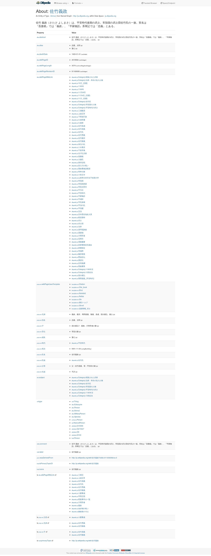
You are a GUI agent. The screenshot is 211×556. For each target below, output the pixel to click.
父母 (41, 366)
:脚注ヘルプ (80, 302)
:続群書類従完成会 (82, 245)
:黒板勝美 (78, 266)
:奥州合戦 (78, 162)
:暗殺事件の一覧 (81, 499)
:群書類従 (78, 248)
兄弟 (41, 314)
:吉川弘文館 (79, 153)
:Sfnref (78, 305)
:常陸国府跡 (79, 184)
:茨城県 (77, 251)
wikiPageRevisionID (46, 71)
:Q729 (76, 435)
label (40, 452)
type (39, 401)
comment (42, 444)
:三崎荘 (77, 475)
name (40, 469)
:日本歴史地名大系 (82, 214)
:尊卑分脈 (78, 171)
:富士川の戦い (80, 165)
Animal (53, 16)
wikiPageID (42, 60)
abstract (41, 37)
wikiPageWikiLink (45, 77)
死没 (41, 348)
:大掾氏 (77, 159)
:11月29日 (79, 92)
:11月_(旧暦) (80, 98)
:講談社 (77, 260)
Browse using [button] (61, 3)
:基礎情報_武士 (81, 308)
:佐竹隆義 (78, 141)
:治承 (77, 226)
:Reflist (78, 296)
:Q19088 (77, 426)
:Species (76, 416)
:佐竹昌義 (78, 129)
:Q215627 (78, 429)
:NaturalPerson (78, 423)
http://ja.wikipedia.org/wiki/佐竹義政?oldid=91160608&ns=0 (94, 457)
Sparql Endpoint (168, 3)
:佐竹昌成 (78, 126)
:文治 (77, 211)
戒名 (41, 337)
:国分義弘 (78, 275)
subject (41, 377)
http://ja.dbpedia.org (81, 16)
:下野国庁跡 (79, 116)
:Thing (75, 401)
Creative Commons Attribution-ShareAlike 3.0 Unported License (126, 553)
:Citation (78, 284)
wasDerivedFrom (45, 457)
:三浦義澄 (78, 110)
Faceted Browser (150, 3)
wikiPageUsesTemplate (48, 284)
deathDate (42, 54)
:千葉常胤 (78, 150)
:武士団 (77, 223)
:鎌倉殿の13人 (80, 511)
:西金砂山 (78, 257)
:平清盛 (77, 208)
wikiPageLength (44, 65)
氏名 (41, 354)
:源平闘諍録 (79, 229)
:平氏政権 (78, 202)
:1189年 (78, 89)
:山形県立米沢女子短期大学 (85, 177)
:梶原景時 (78, 217)
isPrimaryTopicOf (45, 463)
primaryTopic (45, 540)
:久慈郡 (77, 123)
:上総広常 (78, 113)
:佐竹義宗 (78, 138)
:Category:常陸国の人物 (84, 104)
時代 (41, 343)
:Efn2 (77, 290)
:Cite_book (79, 287)
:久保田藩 (78, 119)
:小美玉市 (78, 174)
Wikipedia (89, 553)
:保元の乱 (78, 144)
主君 (43, 517)
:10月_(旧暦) (80, 83)
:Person (76, 407)
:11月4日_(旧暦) (81, 95)
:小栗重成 (78, 493)
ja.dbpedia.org (110, 16)
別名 (41, 320)
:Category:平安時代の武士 (85, 107)
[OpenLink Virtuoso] (85, 550)
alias (40, 45)
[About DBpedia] (43, 3)
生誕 (41, 371)
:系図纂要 (78, 242)
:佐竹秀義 (78, 135)
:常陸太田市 (79, 187)
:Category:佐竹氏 (81, 101)
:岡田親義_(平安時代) (83, 278)
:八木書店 (78, 147)
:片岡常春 (78, 235)
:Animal (76, 410)
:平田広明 (78, 496)
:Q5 (75, 432)
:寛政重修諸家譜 (81, 168)
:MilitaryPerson (78, 413)
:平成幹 (77, 199)
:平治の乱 (78, 205)
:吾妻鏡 (77, 156)
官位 (41, 331)
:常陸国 (77, 181)
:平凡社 (77, 190)
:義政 (77, 505)
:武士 (77, 220)
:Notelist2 (79, 293)
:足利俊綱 (78, 263)
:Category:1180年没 (82, 269)
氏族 (41, 360)
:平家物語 (78, 196)
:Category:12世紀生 (82, 272)
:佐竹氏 (77, 132)
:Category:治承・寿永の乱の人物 (87, 80)
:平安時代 (78, 193)
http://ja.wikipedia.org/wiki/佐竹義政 (85, 463)
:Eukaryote (77, 404)
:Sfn (77, 299)
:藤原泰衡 (78, 254)
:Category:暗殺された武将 (85, 77)
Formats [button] (77, 3)
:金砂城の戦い (80, 508)
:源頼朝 (77, 232)
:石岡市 (77, 238)
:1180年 (78, 86)
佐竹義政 (58, 11)
